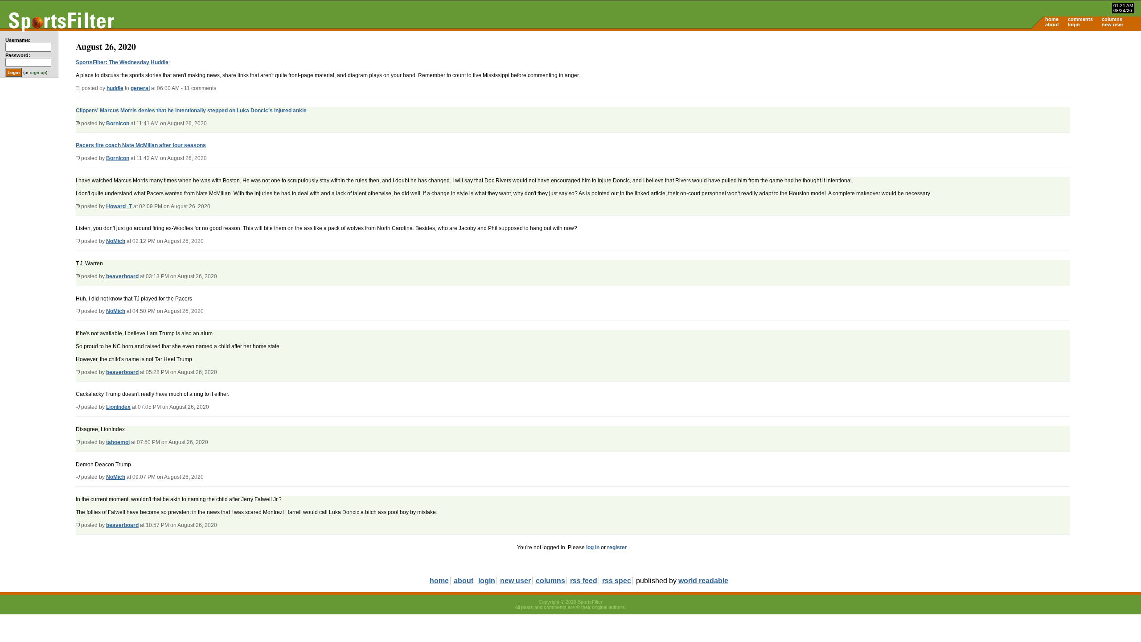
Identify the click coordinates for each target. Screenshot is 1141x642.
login (1074, 24)
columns (1112, 19)
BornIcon (117, 123)
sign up (38, 72)
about (1052, 24)
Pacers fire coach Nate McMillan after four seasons (141, 145)
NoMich (115, 241)
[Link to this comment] (78, 123)
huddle (115, 88)
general (140, 88)
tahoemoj (118, 442)
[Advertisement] (1065, 100)
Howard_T (119, 206)
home (1052, 19)
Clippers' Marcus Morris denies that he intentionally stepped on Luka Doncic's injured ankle (191, 110)
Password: (17, 55)
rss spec (616, 580)
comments (1080, 19)
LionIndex (118, 407)
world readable (703, 580)
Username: (18, 40)
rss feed (583, 580)
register (617, 547)
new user (1112, 24)
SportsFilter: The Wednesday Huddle (122, 62)
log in (592, 547)
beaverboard (122, 276)
